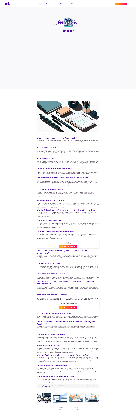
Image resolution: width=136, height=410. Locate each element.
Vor (97, 97)
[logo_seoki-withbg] (7, 1)
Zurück (94, 97)
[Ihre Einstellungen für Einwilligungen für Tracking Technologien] (2, 408)
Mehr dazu (48, 386)
